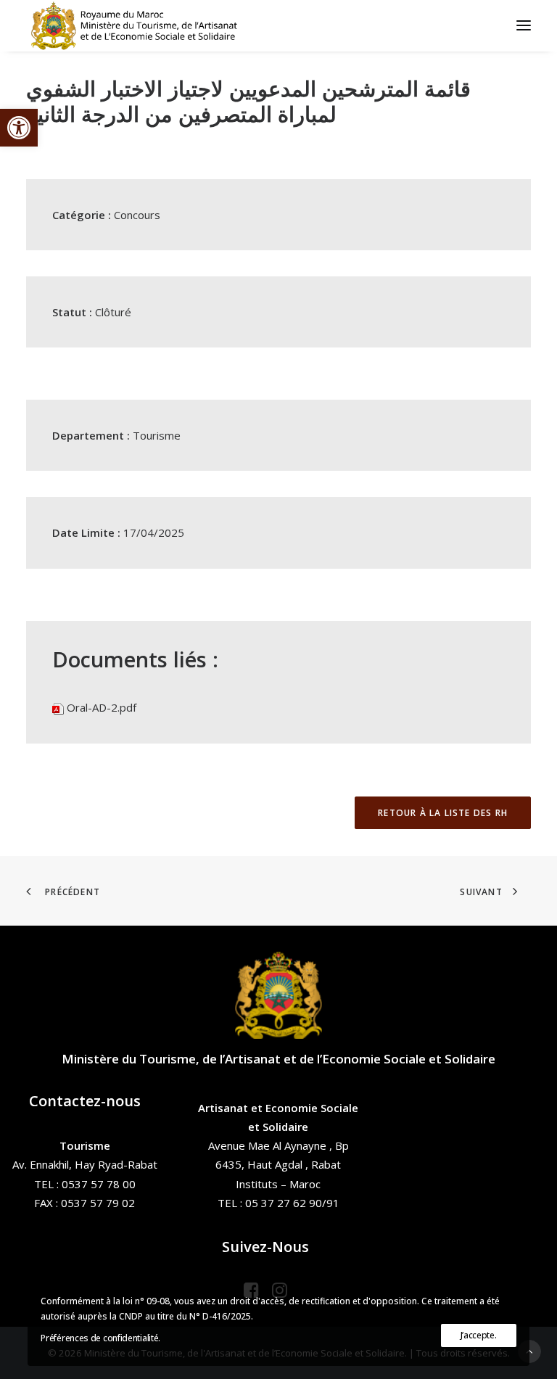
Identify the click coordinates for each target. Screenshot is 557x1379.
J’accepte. (479, 1335)
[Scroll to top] (529, 1350)
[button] (19, 128)
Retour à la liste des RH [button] (443, 813)
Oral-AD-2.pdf (101, 707)
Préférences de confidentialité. (100, 1338)
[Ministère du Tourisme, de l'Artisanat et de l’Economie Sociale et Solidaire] (138, 25)
